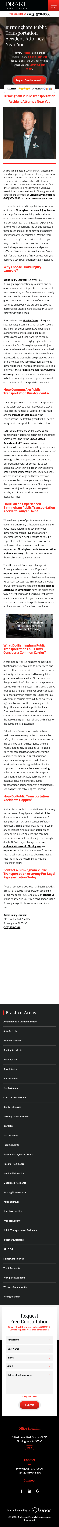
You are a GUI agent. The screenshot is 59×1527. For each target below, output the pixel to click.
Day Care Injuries (12, 1107)
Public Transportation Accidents (20, 1230)
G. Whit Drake (30, 320)
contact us (48, 895)
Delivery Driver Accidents (16, 1116)
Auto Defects (10, 1031)
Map (29, 1447)
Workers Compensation (15, 1287)
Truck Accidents (11, 1268)
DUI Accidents (10, 1135)
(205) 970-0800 (38, 14)
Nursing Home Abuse (14, 1192)
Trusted (26, 53)
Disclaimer (29, 1520)
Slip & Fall (8, 1249)
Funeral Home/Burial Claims (18, 1154)
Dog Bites (8, 1126)
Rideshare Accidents (14, 1240)
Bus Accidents (10, 1078)
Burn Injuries (10, 1069)
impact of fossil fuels (24, 415)
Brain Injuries (10, 1059)
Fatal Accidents (11, 1145)
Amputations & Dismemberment (20, 1021)
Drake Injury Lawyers (15, 280)
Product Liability (11, 1221)
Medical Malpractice (13, 1173)
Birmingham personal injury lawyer (35, 210)
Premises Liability (12, 1211)
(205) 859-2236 (11, 927)
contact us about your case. (38, 198)
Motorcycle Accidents (14, 1183)
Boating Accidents (12, 1050)
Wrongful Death (11, 1296)
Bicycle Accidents (12, 1040)
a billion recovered (37, 57)
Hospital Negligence (13, 1164)
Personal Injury (11, 1202)
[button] (29, 89)
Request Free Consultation (29, 80)
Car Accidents (10, 1088)
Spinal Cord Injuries (13, 1258)
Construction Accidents (15, 1097)
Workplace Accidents (14, 1277)
